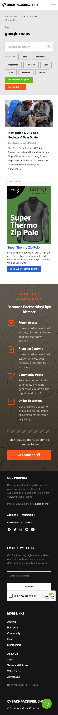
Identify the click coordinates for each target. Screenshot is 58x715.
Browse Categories (20, 79)
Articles (33, 16)
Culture (42, 72)
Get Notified (13, 87)
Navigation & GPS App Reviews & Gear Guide (23, 135)
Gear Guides (13, 143)
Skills (10, 72)
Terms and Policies (17, 665)
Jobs (10, 659)
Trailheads (40, 56)
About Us (12, 653)
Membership (14, 644)
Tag (7, 27)
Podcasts (31, 64)
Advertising (13, 677)
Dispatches (13, 64)
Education (27, 515)
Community (13, 522)
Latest (24, 56)
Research (26, 72)
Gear (46, 64)
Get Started (27, 455)
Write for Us (13, 671)
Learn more (42, 503)
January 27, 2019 (28, 143)
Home (22, 16)
